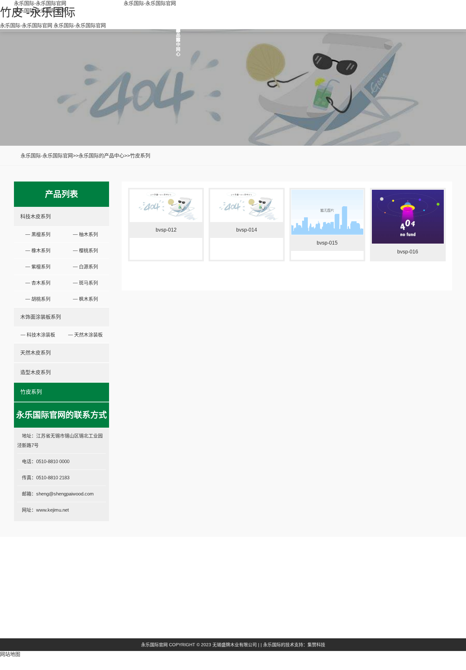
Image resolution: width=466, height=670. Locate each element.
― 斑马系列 (85, 282)
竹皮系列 (140, 155)
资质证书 (161, 617)
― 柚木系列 (85, 234)
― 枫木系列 (85, 299)
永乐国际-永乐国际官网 (40, 3)
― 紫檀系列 (37, 266)
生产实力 (161, 636)
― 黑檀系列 (37, 234)
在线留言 (360, 636)
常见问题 (294, 627)
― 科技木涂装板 (38, 334)
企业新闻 (294, 608)
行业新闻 (294, 617)
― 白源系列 (85, 266)
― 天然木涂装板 (85, 334)
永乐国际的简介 (168, 608)
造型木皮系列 (35, 372)
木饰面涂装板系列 (40, 317)
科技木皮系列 (35, 216)
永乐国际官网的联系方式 (375, 622)
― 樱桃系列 (85, 250)
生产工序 (161, 627)
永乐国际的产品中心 (101, 155)
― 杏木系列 (37, 282)
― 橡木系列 (37, 250)
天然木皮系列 (35, 352)
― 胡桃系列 (37, 299)
